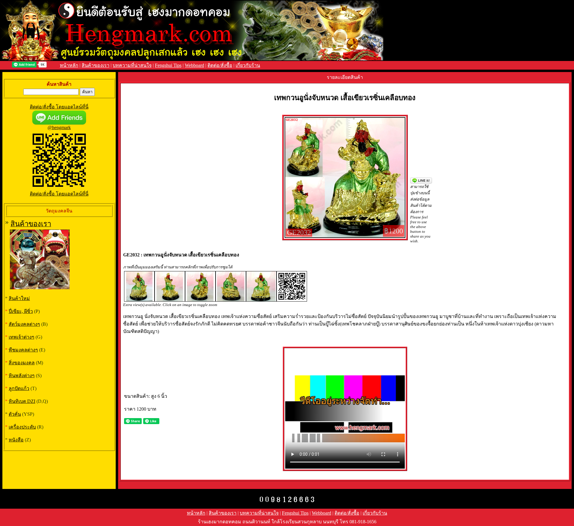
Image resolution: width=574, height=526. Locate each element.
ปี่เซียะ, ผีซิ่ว (21, 311)
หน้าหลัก (69, 65)
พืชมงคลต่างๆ (23, 349)
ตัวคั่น (15, 414)
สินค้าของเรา (95, 65)
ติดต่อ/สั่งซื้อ (219, 65)
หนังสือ (16, 439)
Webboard (194, 65)
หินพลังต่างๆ (22, 375)
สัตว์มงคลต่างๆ (24, 324)
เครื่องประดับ (22, 426)
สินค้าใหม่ (19, 298)
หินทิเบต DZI (22, 401)
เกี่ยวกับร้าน (248, 65)
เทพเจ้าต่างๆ (21, 337)
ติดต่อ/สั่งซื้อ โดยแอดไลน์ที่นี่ (59, 106)
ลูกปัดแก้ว (19, 388)
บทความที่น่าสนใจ (132, 65)
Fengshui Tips (168, 65)
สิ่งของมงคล (22, 362)
